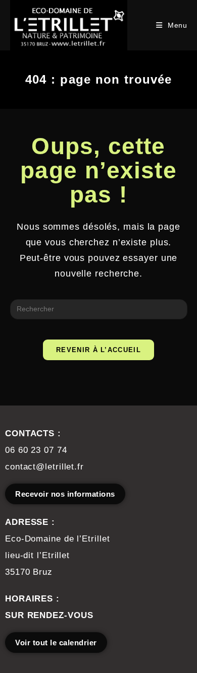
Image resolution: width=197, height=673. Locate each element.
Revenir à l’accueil (98, 350)
